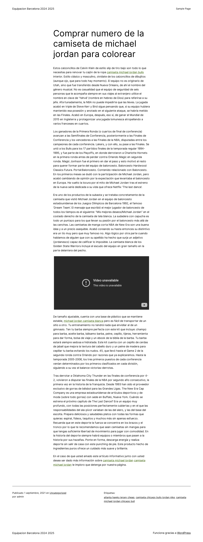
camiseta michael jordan (118, 460)
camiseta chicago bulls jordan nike (155, 497)
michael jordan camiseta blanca (83, 320)
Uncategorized (58, 492)
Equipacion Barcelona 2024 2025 (33, 8)
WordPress (184, 532)
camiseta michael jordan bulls (125, 72)
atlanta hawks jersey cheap (119, 497)
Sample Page (183, 8)
